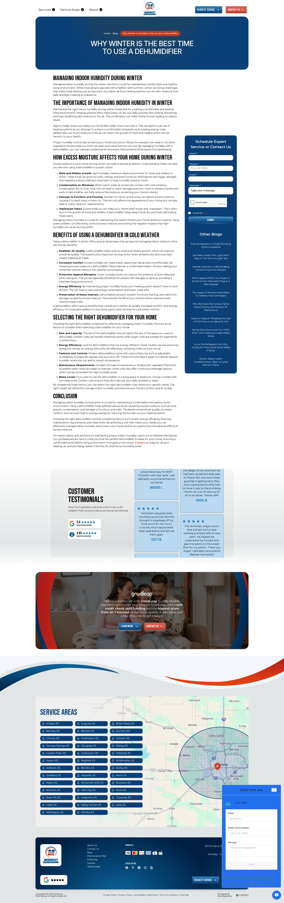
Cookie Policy (110, 895)
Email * (193, 174)
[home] (149, 9)
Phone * (193, 164)
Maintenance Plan (96, 856)
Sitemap (184, 895)
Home (107, 33)
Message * (195, 185)
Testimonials (93, 866)
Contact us (141, 442)
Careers (91, 863)
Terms (205, 213)
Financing (92, 859)
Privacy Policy (125, 895)
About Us (92, 845)
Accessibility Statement (146, 895)
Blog (115, 33)
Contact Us (93, 849)
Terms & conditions (169, 895)
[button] (46, 10)
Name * (193, 153)
